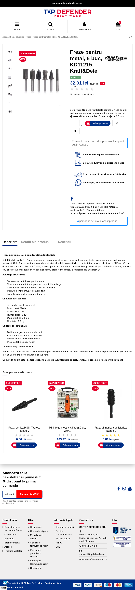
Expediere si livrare (36, 537)
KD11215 (113, 207)
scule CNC (118, 213)
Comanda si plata (39, 531)
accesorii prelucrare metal (83, 213)
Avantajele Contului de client (39, 562)
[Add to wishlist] (117, 123)
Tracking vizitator (13, 551)
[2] (77, 89)
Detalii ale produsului (37, 242)
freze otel (103, 207)
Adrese (8, 546)
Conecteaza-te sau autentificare (13, 529)
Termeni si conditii (65, 527)
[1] (72, 89)
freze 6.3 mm (97, 210)
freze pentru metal (92, 203)
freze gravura (77, 207)
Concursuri (35, 568)
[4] (87, 89)
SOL (58, 546)
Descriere (9, 242)
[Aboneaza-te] (29, 494)
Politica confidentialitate (64, 533)
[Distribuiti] (72, 199)
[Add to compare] (75, 131)
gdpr (3, 587)
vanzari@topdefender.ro (92, 554)
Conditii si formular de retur (39, 544)
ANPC (59, 542)
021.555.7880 (89, 546)
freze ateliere (105, 213)
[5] (92, 89)
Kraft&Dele (76, 203)
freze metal (108, 203)
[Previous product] (130, 37)
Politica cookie (63, 538)
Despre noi (35, 527)
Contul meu (10, 534)
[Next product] (132, 37)
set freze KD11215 (80, 210)
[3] (82, 89)
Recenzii (64, 242)
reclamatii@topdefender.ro (93, 559)
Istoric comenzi (12, 542)
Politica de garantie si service (35, 553)
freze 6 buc (91, 207)
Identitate (9, 538)
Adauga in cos (100, 123)
